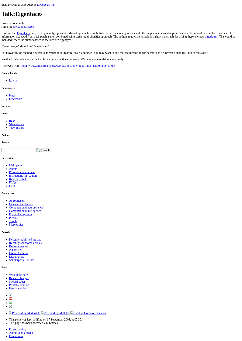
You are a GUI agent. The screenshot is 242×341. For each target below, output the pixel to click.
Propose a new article (22, 172)
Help (12, 185)
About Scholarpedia (21, 332)
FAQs (12, 182)
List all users (16, 256)
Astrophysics (17, 200)
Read (12, 120)
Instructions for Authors (23, 175)
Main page (15, 165)
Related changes (19, 278)
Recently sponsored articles (25, 243)
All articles (15, 249)
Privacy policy (17, 329)
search (30, 26)
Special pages (17, 281)
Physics (13, 217)
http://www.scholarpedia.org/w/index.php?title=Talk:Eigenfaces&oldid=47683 (68, 65)
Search (5, 142)
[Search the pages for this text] (44, 150)
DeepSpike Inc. (46, 4)
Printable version (19, 285)
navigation (18, 26)
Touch (13, 221)
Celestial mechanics (21, 204)
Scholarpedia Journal (21, 260)
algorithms (211, 36)
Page (12, 95)
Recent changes (18, 246)
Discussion (15, 98)
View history (16, 127)
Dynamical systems (20, 214)
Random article (18, 179)
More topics (16, 224)
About (13, 168)
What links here (18, 274)
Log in (13, 80)
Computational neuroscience (26, 207)
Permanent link (18, 288)
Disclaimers (16, 336)
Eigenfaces (23, 33)
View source (16, 124)
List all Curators (18, 253)
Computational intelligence (25, 210)
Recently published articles (25, 239)
